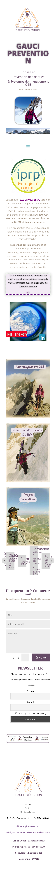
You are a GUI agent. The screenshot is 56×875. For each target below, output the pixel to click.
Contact (28, 808)
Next (51, 560)
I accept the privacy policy (32, 713)
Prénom (30, 691)
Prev (5, 560)
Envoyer (41, 657)
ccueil (28, 804)
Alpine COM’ (29, 826)
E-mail (30, 702)
